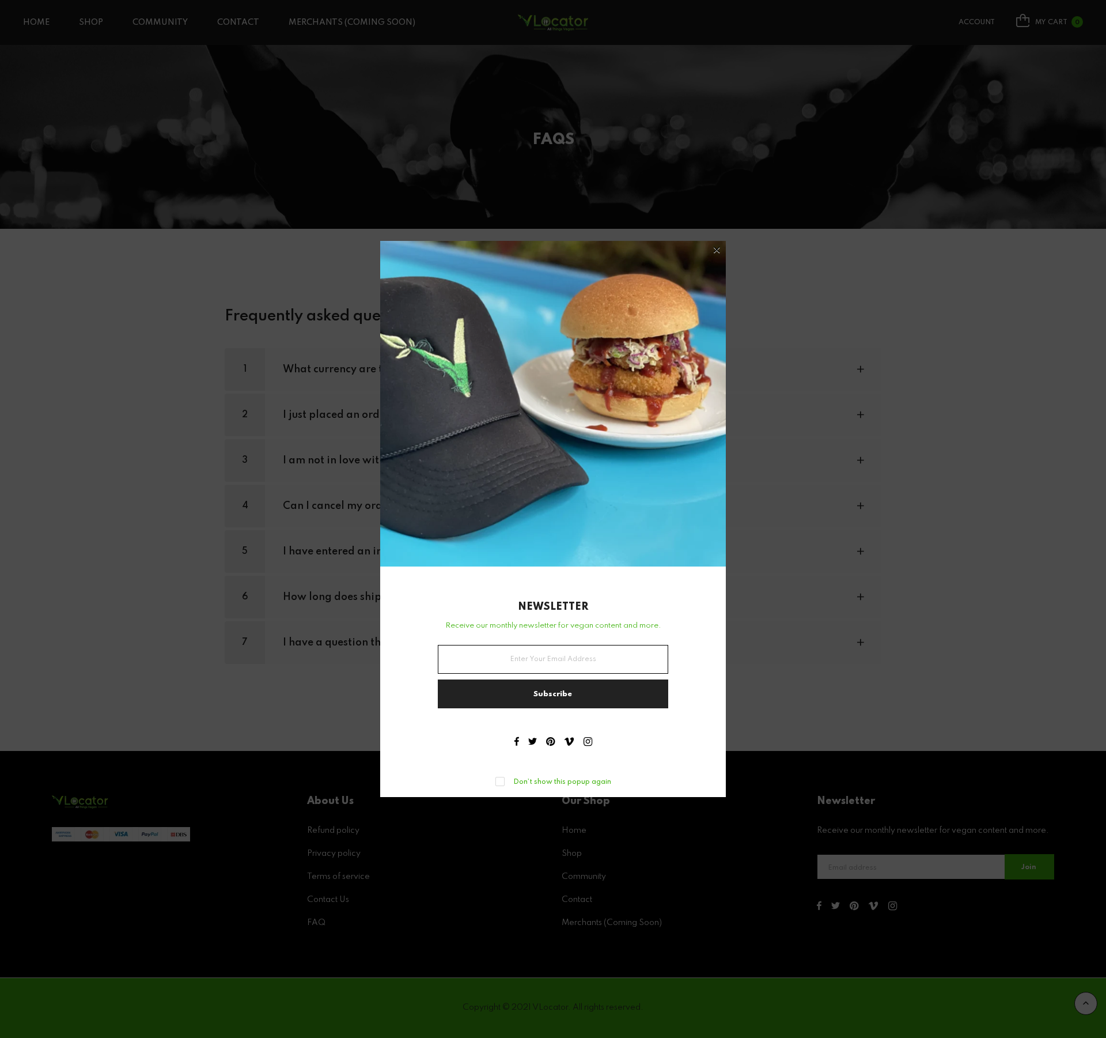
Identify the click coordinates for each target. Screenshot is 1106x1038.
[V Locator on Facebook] (516, 743)
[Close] (717, 251)
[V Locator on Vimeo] (569, 743)
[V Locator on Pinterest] (550, 743)
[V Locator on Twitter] (532, 743)
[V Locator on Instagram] (588, 743)
